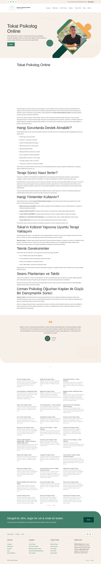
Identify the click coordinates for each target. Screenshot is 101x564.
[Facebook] (11, 2)
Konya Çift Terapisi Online (47, 482)
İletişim (89, 8)
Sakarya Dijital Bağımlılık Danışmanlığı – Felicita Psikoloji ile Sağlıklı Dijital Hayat (26, 441)
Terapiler (71, 8)
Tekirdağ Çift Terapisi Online (47, 417)
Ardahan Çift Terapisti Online (71, 427)
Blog (84, 8)
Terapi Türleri (78, 8)
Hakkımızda (55, 8)
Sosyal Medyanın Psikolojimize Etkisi (27, 391)
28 (54, 505)
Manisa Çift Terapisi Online (24, 455)
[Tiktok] (16, 2)
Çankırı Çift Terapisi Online (24, 405)
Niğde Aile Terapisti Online (47, 391)
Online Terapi (63, 8)
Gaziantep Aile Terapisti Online (71, 495)
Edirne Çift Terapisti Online (47, 495)
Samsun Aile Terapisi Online (70, 482)
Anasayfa (48, 8)
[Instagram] (8, 2)
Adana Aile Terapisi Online (24, 468)
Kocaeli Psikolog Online (23, 495)
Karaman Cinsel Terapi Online (71, 417)
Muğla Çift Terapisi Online (47, 379)
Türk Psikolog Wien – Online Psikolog (50, 405)
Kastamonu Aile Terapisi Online (25, 427)
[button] (18, 340)
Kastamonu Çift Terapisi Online (48, 439)
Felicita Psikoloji (14, 560)
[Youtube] (13, 2)
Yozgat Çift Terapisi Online (47, 455)
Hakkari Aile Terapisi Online (70, 468)
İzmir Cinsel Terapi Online (24, 417)
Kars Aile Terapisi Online (23, 379)
